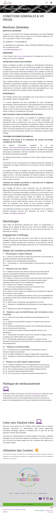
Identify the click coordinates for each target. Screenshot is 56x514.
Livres (28, 493)
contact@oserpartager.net (17, 213)
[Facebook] (51, 498)
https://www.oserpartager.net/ (19, 147)
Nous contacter (28, 504)
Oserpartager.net (35, 394)
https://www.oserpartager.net (23, 56)
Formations (22, 493)
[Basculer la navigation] (46, 3)
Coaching (16, 493)
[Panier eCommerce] (51, 3)
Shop (35, 493)
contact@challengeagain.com (12, 49)
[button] (51, 507)
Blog (31, 493)
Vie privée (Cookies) (42, 493)
